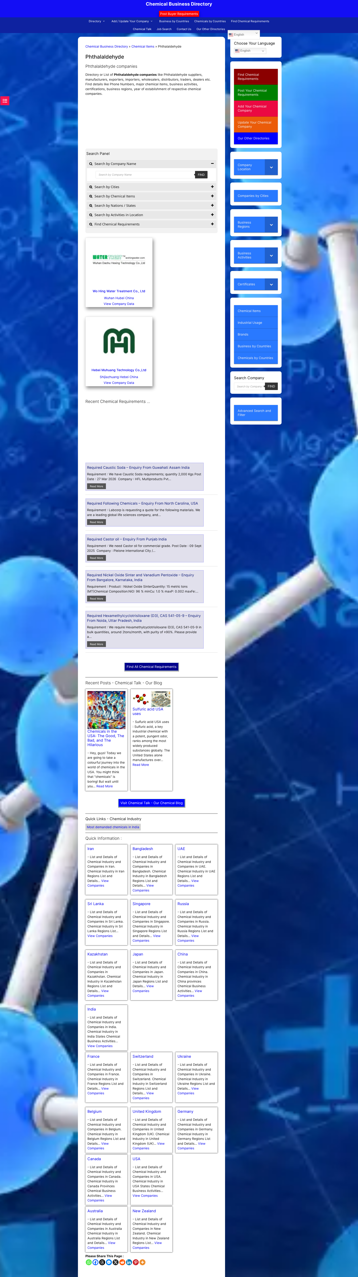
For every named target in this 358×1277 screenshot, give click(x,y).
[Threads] (102, 1262)
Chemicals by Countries (210, 21)
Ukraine (184, 1056)
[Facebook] (95, 1262)
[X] (116, 1262)
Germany (185, 1111)
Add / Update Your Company (130, 21)
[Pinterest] (136, 1262)
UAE (181, 848)
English (238, 34)
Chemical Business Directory (179, 4)
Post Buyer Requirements (179, 14)
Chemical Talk (142, 29)
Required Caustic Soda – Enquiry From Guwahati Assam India (138, 467)
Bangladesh (143, 848)
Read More (96, 486)
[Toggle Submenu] (271, 167)
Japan (138, 954)
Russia (183, 904)
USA (136, 1159)
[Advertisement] (151, 122)
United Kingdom (147, 1111)
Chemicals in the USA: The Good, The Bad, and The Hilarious (105, 738)
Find (201, 175)
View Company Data (119, 304)
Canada (94, 1159)
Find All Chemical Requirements (151, 667)
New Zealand (144, 1211)
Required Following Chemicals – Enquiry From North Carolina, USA (142, 503)
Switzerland (143, 1056)
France (93, 1056)
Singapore (141, 904)
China (183, 954)
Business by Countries (174, 21)
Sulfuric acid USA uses (148, 711)
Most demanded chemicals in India (113, 827)
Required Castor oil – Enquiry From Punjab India (127, 539)
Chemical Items (142, 46)
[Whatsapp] (89, 1262)
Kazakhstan (97, 954)
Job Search (164, 29)
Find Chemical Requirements (250, 21)
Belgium (94, 1111)
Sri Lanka (95, 904)
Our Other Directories (211, 29)
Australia (95, 1211)
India (91, 1009)
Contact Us (184, 29)
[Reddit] (122, 1262)
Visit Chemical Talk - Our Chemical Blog (151, 803)
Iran (90, 848)
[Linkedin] (129, 1262)
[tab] (151, 164)
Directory (95, 21)
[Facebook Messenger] (109, 1262)
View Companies (100, 936)
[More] (142, 1262)
